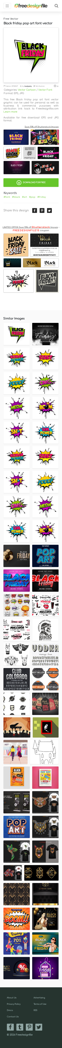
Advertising (39, 998)
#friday (41, 197)
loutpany (28, 86)
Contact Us (13, 1017)
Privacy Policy (13, 1004)
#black (16, 197)
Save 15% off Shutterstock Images (42, 127)
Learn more (10, 112)
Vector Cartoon (27, 90)
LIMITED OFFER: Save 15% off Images (30, 227)
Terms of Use (40, 1004)
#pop (32, 197)
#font (7, 197)
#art (24, 197)
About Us (11, 998)
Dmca (10, 1010)
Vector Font (45, 90)
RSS (35, 1010)
